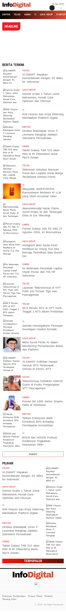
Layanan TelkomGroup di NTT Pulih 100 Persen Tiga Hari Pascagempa (41, 291)
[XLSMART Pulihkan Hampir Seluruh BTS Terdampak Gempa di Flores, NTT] (12, 364)
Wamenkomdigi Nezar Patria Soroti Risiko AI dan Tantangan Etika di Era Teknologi (42, 212)
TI (35, 14)
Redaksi (49, 596)
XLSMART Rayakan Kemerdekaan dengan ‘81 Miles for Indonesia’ (42, 78)
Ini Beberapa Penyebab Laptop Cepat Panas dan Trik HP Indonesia (42, 272)
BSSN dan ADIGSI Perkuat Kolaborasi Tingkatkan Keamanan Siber (39, 441)
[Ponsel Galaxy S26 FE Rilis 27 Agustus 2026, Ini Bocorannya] (12, 230)
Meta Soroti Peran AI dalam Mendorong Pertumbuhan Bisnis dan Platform (42, 346)
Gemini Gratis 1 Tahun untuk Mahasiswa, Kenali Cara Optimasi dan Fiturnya (40, 97)
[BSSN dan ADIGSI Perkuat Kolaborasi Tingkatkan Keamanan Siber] (12, 439)
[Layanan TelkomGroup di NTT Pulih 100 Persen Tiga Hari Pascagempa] (12, 290)
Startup (61, 14)
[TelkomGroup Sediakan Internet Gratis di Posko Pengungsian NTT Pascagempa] (12, 383)
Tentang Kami (9, 599)
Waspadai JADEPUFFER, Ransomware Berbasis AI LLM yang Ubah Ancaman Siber (41, 192)
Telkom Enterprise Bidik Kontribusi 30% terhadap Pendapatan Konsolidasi (38, 422)
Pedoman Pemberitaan (14, 596)
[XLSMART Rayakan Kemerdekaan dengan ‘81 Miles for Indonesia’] (12, 76)
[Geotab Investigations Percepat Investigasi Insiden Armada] (12, 327)
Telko (17, 14)
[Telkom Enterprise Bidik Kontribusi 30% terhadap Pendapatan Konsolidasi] (12, 420)
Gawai (27, 14)
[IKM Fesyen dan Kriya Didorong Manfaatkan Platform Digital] (12, 115)
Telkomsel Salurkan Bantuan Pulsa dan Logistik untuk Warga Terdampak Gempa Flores (42, 173)
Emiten (6, 14)
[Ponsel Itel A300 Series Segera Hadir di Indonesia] (12, 402)
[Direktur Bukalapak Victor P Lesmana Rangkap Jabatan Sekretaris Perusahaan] (12, 133)
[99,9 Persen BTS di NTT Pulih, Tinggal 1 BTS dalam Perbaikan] (12, 309)
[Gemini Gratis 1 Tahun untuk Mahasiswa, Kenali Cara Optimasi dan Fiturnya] (12, 96)
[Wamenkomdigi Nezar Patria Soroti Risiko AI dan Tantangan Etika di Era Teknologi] (12, 210)
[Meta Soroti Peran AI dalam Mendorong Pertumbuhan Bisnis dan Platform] (12, 344)
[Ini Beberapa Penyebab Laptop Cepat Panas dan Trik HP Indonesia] (12, 270)
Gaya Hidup (46, 14)
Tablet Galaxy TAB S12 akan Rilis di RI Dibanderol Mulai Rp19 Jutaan (41, 154)
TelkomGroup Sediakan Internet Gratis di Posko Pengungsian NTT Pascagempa (42, 385)
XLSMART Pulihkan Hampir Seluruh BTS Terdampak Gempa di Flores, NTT (40, 365)
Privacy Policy (35, 596)
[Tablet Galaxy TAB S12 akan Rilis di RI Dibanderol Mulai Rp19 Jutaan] (12, 152)
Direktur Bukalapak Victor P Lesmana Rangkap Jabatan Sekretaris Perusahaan (40, 134)
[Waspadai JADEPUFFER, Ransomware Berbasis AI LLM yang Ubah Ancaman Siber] (12, 191)
